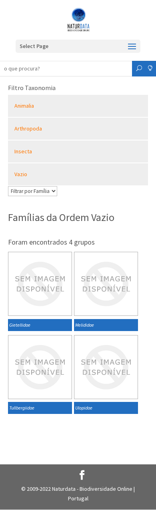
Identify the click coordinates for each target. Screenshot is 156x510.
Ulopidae (83, 408)
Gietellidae (19, 325)
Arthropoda (28, 128)
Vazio (20, 174)
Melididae (84, 325)
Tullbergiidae (21, 408)
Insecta (23, 151)
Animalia (24, 105)
